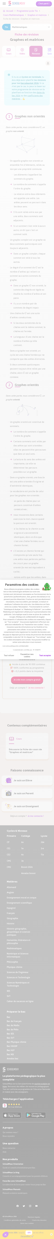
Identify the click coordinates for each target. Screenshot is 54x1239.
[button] (5, 1234)
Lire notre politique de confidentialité (15, 646)
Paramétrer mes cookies (27, 655)
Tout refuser (9, 655)
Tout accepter (45, 655)
